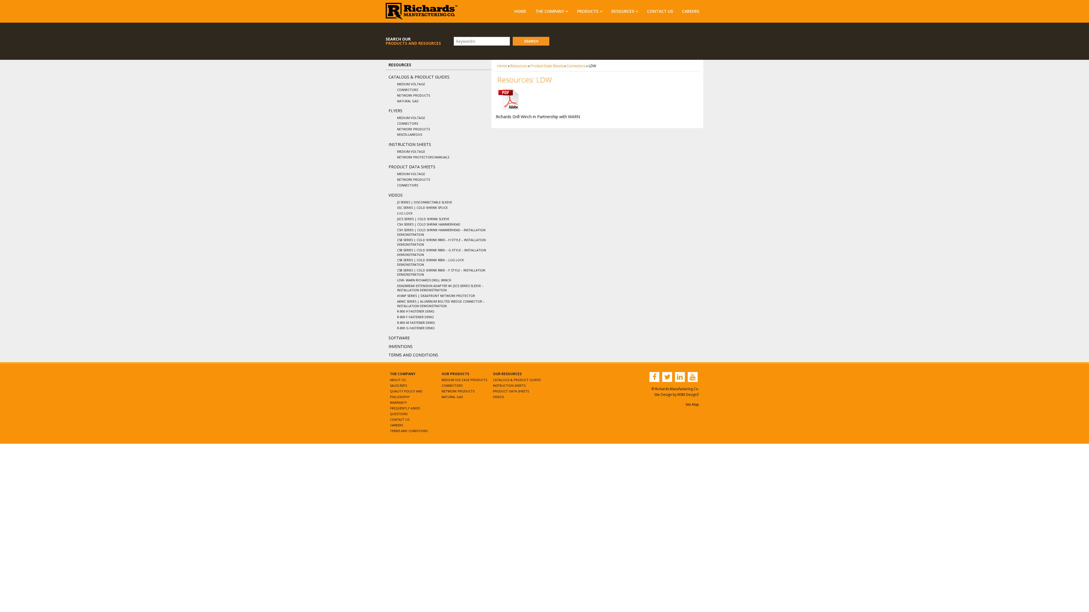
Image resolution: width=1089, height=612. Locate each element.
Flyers (395, 110)
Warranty (398, 402)
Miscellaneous (409, 134)
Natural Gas (407, 101)
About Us (398, 380)
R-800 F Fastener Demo (415, 317)
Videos (396, 195)
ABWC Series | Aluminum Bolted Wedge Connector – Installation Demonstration (441, 303)
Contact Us (660, 11)
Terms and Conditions (413, 355)
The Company (549, 11)
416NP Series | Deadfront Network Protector (436, 296)
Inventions (401, 346)
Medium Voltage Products (464, 380)
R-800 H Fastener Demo (415, 311)
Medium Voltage (411, 84)
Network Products (413, 95)
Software (399, 338)
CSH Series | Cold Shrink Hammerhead (428, 224)
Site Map (692, 404)
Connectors (407, 90)
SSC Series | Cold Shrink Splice (422, 207)
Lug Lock (405, 213)
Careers (690, 11)
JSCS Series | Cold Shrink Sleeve (423, 219)
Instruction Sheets (410, 144)
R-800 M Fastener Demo (416, 322)
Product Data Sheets (412, 166)
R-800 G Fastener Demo (416, 328)
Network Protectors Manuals (423, 157)
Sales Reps (398, 385)
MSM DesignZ (688, 394)
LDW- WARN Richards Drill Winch (424, 280)
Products (587, 11)
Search (531, 41)
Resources (622, 11)
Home (520, 11)
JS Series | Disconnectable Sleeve (424, 202)
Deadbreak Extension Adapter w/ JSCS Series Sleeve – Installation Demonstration (440, 288)
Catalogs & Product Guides (419, 77)
